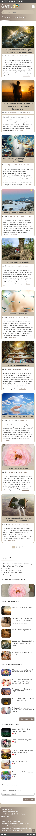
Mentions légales (7, 809)
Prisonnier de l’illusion (18, 314)
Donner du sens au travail (12, 570)
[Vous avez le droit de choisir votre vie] (6, 655)
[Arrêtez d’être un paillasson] (6, 633)
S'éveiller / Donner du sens (12, 573)
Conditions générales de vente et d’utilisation (13, 815)
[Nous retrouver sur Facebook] (2, 1)
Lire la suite (26, 76)
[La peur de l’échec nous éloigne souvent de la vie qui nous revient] (6, 644)
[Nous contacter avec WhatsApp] (17, 1)
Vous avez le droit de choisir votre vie (22, 653)
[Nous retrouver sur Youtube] (12, 1)
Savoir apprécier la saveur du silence (18, 213)
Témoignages (7, 575)
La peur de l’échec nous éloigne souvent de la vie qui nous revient (23, 643)
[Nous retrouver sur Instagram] (5, 1)
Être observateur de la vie (18, 262)
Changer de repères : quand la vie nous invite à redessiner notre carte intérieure (22, 621)
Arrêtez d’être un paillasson (21, 630)
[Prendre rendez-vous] (22, 1)
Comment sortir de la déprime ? (23, 607)
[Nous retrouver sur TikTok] (10, 1)
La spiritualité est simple (18, 468)
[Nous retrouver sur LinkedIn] (7, 1)
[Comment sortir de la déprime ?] (6, 610)
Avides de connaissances (18, 365)
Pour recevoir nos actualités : (11, 791)
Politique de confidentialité (10, 812)
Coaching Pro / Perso (10, 568)
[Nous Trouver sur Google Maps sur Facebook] (19, 1)
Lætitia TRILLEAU (22, 56)
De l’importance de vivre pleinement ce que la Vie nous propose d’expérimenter (18, 106)
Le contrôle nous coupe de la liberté (18, 417)
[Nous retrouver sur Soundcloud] (14, 1)
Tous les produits (27, 719)
